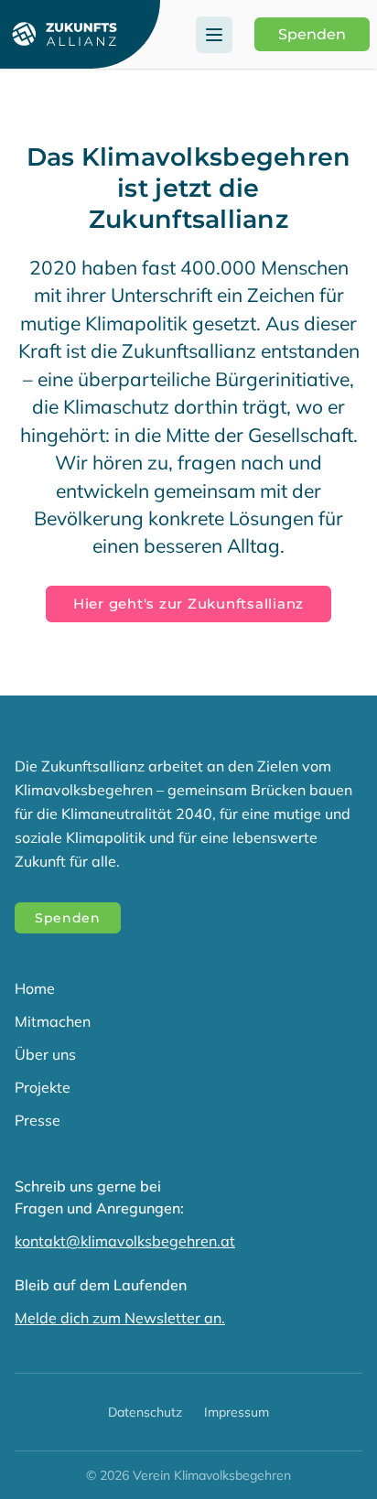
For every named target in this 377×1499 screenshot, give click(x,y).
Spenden (312, 34)
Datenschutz (145, 1412)
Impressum (236, 1412)
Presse (37, 1120)
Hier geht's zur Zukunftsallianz (188, 603)
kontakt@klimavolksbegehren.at (125, 1241)
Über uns (45, 1054)
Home (35, 988)
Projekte (42, 1087)
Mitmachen (53, 1021)
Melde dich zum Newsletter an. (120, 1318)
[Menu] (214, 34)
